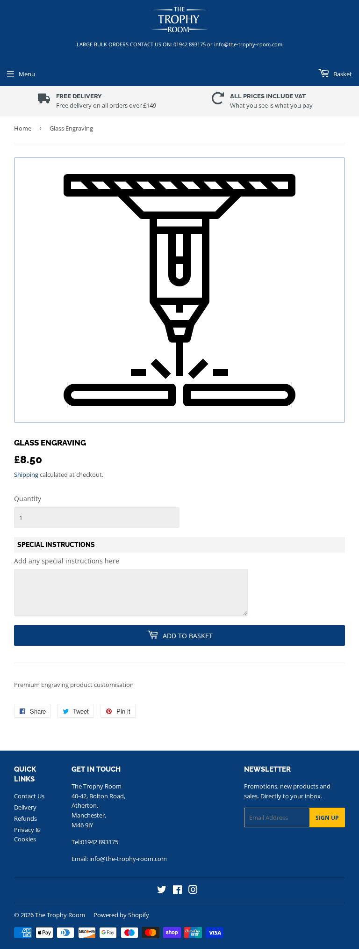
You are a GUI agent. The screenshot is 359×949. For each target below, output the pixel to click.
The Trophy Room (60, 915)
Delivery (25, 807)
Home (22, 128)
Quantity (27, 498)
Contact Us (29, 796)
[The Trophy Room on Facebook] (177, 891)
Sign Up (327, 818)
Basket (342, 74)
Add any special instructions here (66, 560)
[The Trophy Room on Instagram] (193, 891)
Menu (27, 74)
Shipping (26, 474)
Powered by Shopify (121, 915)
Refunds (25, 818)
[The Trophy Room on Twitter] (161, 891)
